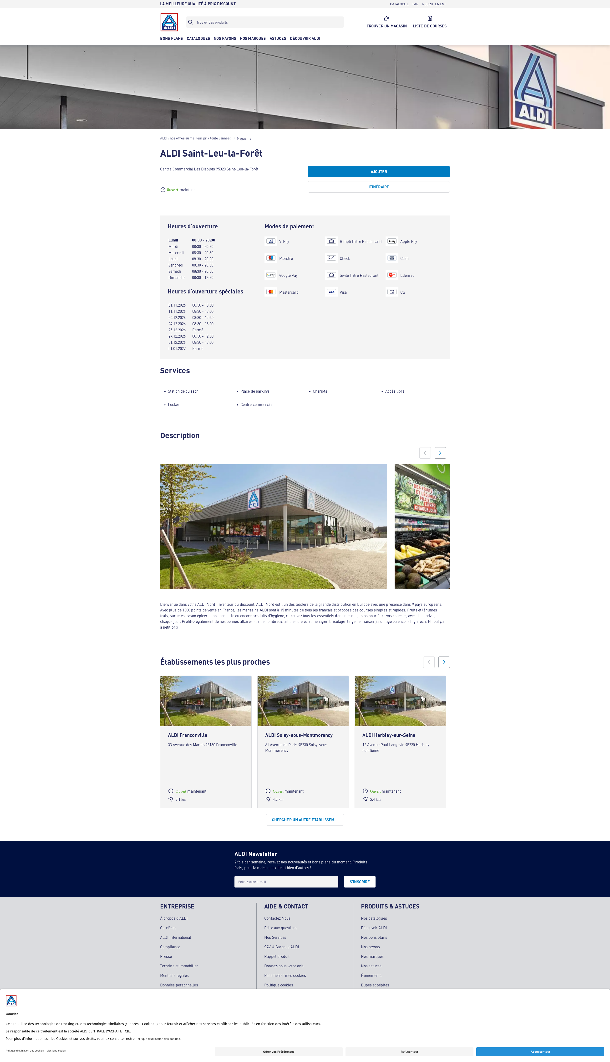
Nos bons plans (374, 937)
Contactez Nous (277, 918)
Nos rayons (370, 946)
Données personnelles (179, 984)
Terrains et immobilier (179, 965)
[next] (444, 662)
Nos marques (372, 956)
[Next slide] (440, 453)
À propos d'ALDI (174, 918)
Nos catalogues (374, 918)
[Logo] (169, 22)
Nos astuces (371, 965)
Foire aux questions (280, 927)
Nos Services (275, 937)
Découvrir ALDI (374, 927)
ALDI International (175, 937)
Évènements (371, 975)
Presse (166, 956)
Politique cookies (278, 984)
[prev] (429, 662)
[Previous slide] (425, 453)
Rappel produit (277, 956)
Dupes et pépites (375, 984)
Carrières (168, 927)
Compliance (170, 946)
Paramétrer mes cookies (285, 975)
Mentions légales (174, 975)
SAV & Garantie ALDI (281, 946)
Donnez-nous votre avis (284, 965)
